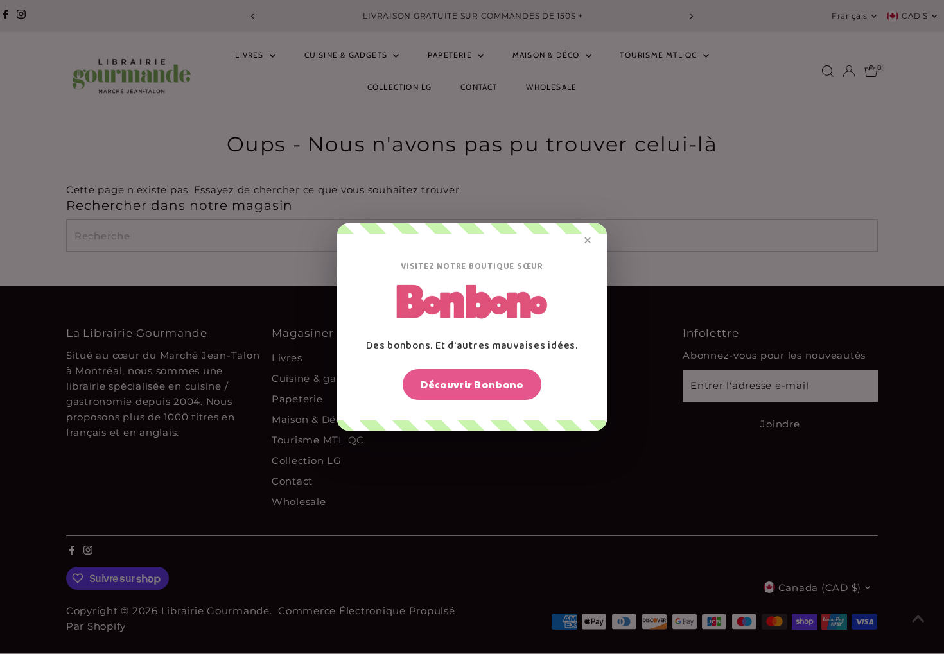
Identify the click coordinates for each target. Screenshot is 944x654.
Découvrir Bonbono (472, 384)
